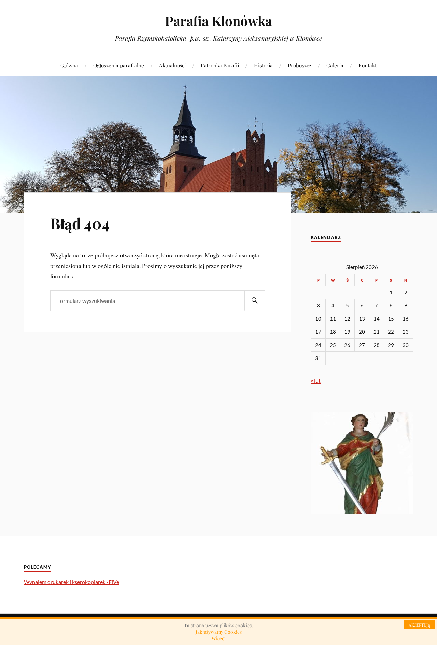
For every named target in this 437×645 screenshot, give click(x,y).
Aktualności (172, 65)
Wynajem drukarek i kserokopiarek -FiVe (71, 582)
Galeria (334, 65)
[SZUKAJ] (254, 300)
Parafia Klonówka (218, 20)
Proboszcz (299, 65)
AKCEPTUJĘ (419, 625)
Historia (263, 65)
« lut (316, 380)
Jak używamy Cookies (219, 632)
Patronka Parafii (220, 65)
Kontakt (367, 65)
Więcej (219, 638)
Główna (69, 65)
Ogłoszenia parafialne (118, 65)
